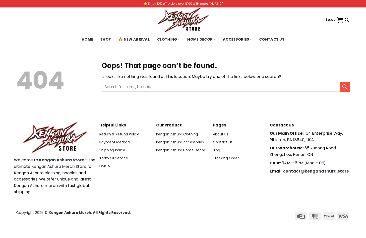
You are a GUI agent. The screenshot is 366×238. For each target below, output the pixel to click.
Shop (105, 39)
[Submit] (345, 87)
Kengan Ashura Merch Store (58, 166)
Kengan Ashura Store (61, 160)
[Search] (347, 20)
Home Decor (200, 39)
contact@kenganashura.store (316, 171)
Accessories (236, 39)
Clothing (167, 39)
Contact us (271, 39)
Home (87, 39)
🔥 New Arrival (134, 39)
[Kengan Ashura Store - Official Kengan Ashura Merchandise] (183, 19)
